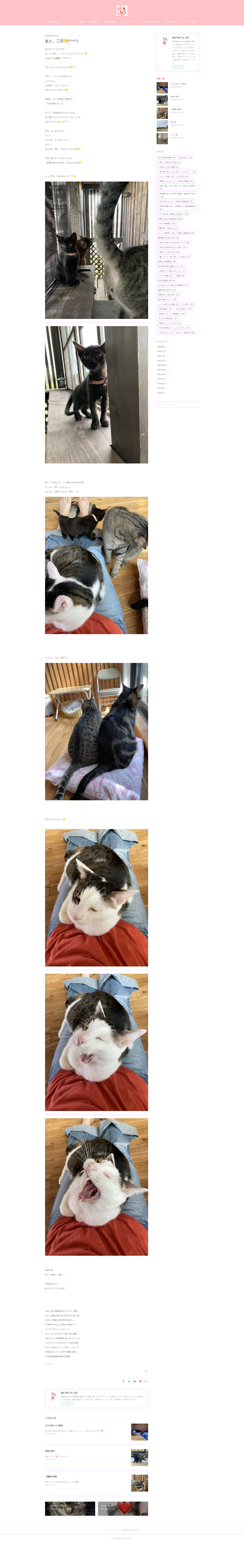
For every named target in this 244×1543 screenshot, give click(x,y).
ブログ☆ (69, 22)
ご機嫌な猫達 (51, 1476)
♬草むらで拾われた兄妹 (169, 162)
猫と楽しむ (186, 157)
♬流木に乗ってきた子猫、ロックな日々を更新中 (176, 187)
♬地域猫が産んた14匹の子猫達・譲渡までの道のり (177, 195)
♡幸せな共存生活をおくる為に (172, 247)
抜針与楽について (167, 299)
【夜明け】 (178, 313)
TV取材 (180, 275)
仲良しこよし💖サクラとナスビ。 (58, 1456)
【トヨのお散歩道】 (167, 318)
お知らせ (185, 256)
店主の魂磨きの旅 (166, 280)
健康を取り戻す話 (167, 290)
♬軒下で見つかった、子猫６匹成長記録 (175, 201)
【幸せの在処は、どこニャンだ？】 (173, 327)
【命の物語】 (165, 308)
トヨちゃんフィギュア (168, 332)
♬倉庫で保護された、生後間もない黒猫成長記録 (176, 207)
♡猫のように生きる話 (168, 252)
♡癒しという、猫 (167, 256)
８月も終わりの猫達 (54, 1425)
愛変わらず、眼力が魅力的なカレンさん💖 (61, 1482)
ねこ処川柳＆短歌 (167, 157)
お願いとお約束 (152, 22)
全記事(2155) (49, 1364)
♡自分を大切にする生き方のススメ (173, 242)
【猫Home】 (54, 22)
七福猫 (82, 22)
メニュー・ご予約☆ (130, 22)
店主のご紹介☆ (171, 22)
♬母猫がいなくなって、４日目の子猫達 (175, 181)
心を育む (187, 304)
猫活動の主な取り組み (168, 237)
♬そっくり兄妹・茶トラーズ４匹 (173, 176)
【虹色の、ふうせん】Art (169, 323)
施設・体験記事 (186, 233)
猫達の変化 (50, 1450)
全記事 (189, 332)
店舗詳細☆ (95, 22)
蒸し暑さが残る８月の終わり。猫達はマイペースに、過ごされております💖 (74, 1430)
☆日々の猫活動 (166, 223)
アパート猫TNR (166, 233)
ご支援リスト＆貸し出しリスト (171, 270)
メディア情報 (190, 22)
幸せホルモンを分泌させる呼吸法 (173, 285)
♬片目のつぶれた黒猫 (168, 167)
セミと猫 (174, 134)
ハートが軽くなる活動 (168, 304)
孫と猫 (173, 122)
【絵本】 (163, 313)
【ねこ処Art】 (183, 308)
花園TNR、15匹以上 (167, 228)
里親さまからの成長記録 (170, 218)
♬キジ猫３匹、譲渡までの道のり (173, 214)
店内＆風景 (111, 22)
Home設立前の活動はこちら (170, 266)
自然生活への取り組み (168, 294)
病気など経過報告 (167, 261)
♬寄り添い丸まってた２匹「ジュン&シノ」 (177, 171)
